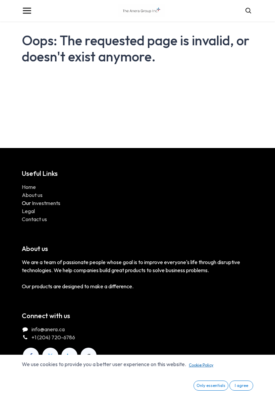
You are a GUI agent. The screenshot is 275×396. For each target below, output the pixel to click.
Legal (28, 211)
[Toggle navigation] (27, 11)
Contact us (34, 219)
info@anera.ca (48, 329)
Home (29, 187)
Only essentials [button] (211, 385)
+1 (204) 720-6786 (53, 337)
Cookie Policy (201, 364)
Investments (46, 203)
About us (32, 195)
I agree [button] (241, 385)
